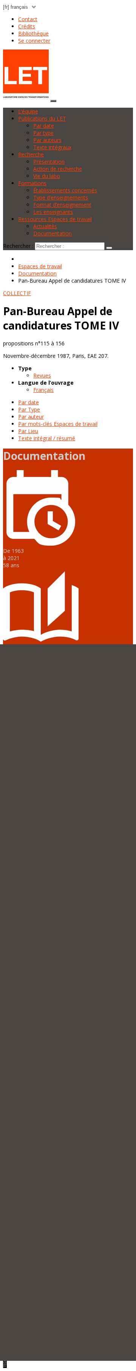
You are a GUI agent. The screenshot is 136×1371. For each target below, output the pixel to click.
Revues (42, 375)
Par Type (29, 409)
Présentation (49, 161)
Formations (32, 183)
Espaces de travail (40, 266)
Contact (27, 19)
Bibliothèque (33, 33)
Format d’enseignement (62, 204)
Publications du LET (42, 118)
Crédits (26, 26)
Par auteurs (47, 140)
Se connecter (34, 40)
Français (43, 389)
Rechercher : (18, 245)
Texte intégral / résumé (46, 438)
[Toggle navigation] (53, 101)
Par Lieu (28, 431)
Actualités (45, 226)
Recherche (31, 154)
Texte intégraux (52, 147)
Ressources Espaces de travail (55, 219)
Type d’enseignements (60, 197)
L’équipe (28, 111)
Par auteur (31, 416)
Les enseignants (53, 211)
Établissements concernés (65, 190)
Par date (43, 125)
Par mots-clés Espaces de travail (57, 423)
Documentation (52, 233)
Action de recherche (57, 168)
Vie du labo (46, 175)
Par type (43, 132)
